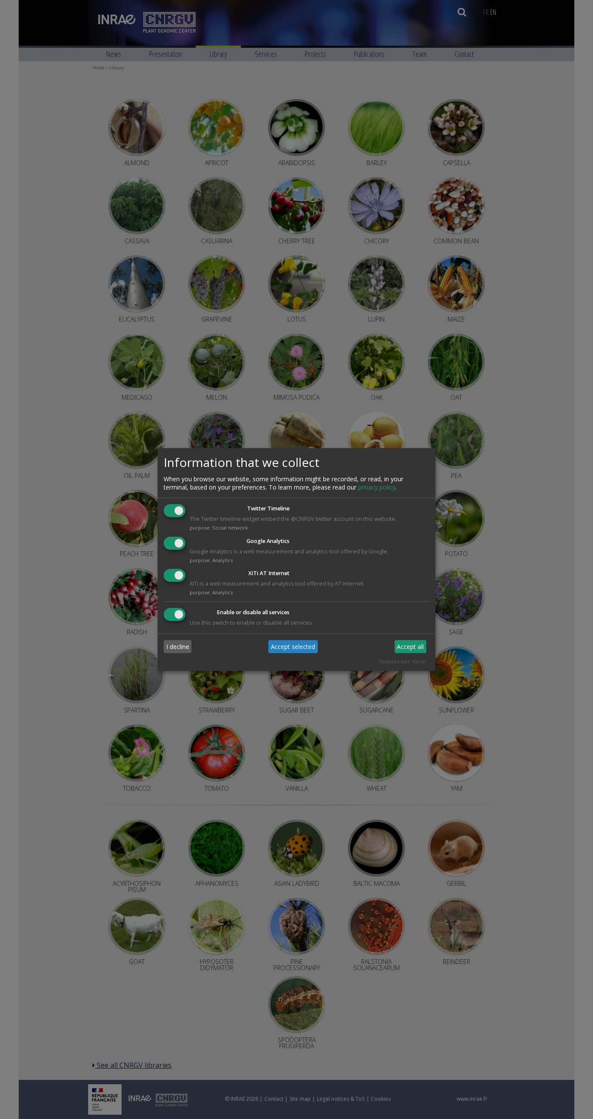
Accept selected (293, 646)
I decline (177, 646)
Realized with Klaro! (402, 662)
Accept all (410, 646)
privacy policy (376, 487)
